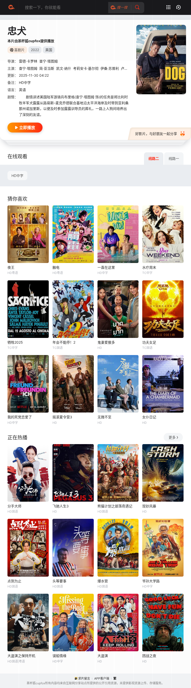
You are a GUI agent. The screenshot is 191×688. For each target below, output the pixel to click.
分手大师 (14, 506)
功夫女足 (149, 342)
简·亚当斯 (46, 68)
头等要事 (59, 581)
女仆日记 (149, 417)
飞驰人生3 (60, 506)
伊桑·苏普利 (109, 68)
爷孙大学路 (151, 581)
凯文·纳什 (63, 68)
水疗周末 (149, 267)
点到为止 (14, 581)
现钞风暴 (149, 506)
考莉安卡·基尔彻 (85, 68)
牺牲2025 (15, 342)
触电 (55, 267)
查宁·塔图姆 (48, 61)
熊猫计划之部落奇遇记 (114, 506)
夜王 (10, 267)
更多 (172, 437)
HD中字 (17, 175)
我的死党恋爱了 (19, 417)
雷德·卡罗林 (28, 61)
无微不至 (104, 417)
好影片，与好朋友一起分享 (156, 133)
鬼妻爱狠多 (106, 342)
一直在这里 (106, 267)
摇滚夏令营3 (62, 417)
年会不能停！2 (63, 342)
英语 (22, 90)
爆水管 (102, 581)
